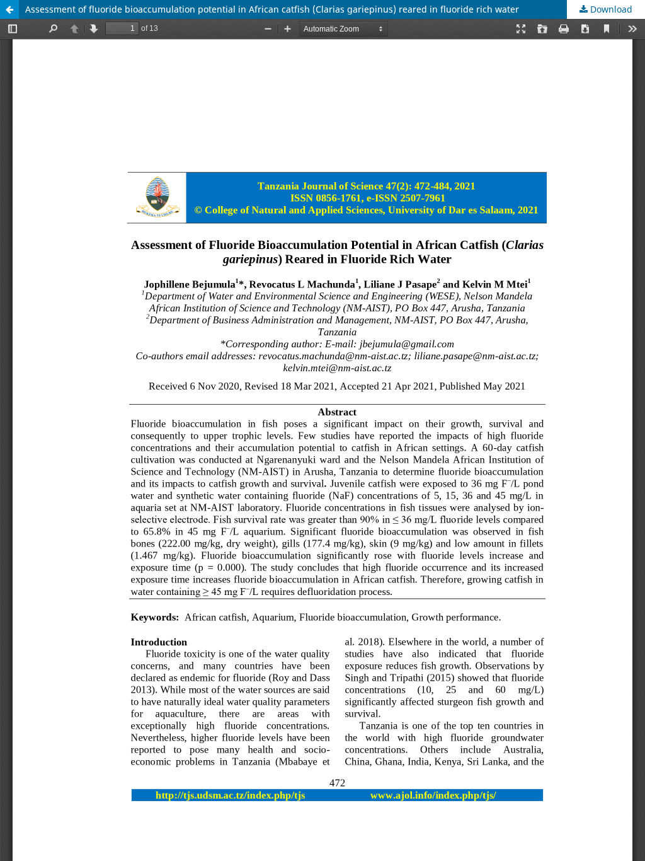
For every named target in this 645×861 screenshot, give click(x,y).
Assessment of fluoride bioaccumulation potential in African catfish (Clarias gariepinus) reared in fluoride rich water (272, 9)
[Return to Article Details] (9, 9)
